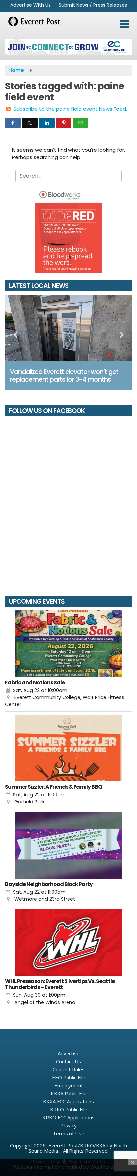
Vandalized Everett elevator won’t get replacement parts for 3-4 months (64, 375)
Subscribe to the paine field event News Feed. (70, 108)
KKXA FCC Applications (68, 1101)
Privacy (68, 1125)
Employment (68, 1085)
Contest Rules (69, 1069)
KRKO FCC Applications (68, 1117)
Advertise (69, 1053)
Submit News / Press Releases (93, 5)
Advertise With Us (30, 5)
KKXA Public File (69, 1093)
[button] (124, 24)
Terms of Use (68, 1133)
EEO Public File (68, 1077)
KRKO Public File (68, 1109)
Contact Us (68, 1061)
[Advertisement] (68, 47)
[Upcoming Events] (68, 643)
